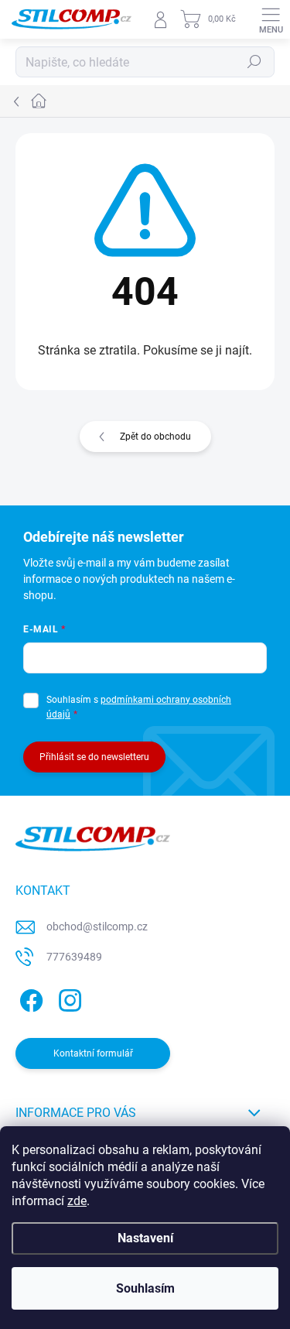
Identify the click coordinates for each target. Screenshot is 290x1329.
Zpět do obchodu (155, 436)
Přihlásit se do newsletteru (94, 757)
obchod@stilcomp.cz (97, 926)
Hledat (254, 62)
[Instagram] (67, 998)
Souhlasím (145, 1288)
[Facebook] (29, 998)
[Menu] (270, 19)
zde (77, 1201)
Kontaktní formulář (93, 1053)
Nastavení (145, 1238)
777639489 (74, 957)
